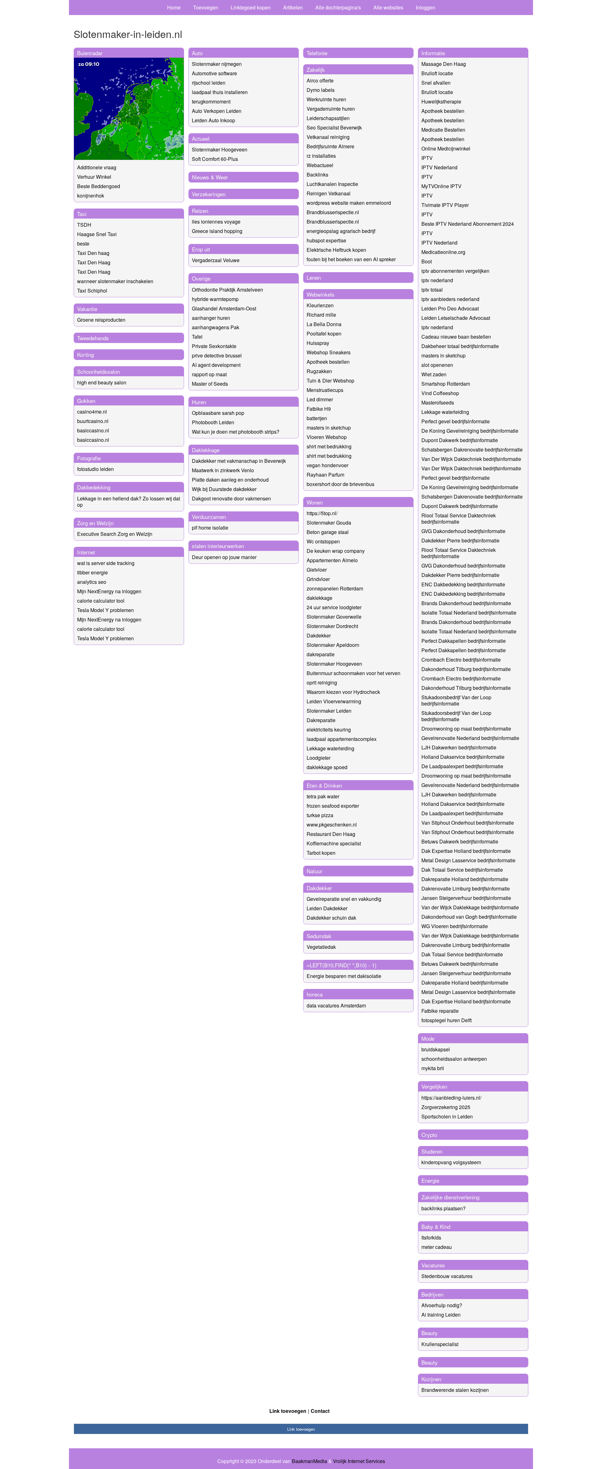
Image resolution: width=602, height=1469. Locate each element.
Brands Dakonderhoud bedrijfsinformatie (466, 603)
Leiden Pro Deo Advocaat (450, 308)
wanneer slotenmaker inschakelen (115, 281)
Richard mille (321, 314)
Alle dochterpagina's (338, 7)
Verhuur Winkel (94, 176)
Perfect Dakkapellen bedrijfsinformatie (463, 640)
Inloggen (425, 7)
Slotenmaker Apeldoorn (333, 644)
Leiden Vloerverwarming (334, 701)
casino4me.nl (92, 411)
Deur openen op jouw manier (224, 557)
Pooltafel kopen (324, 333)
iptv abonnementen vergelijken (455, 270)
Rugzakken (319, 371)
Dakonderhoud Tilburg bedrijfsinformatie (466, 669)
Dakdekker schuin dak (331, 917)
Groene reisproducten (101, 319)
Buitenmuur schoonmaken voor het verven (353, 673)
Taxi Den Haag (93, 262)
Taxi (82, 214)
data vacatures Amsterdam (336, 1005)
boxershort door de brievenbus (340, 484)
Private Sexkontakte (214, 346)
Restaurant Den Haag (331, 834)
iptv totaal (432, 289)
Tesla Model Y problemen (105, 610)
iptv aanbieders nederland (450, 299)
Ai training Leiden (441, 1314)
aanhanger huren (211, 317)
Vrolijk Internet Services (359, 1461)
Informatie (433, 53)
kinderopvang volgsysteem (451, 1162)
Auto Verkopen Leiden (216, 110)
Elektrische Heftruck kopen (336, 249)
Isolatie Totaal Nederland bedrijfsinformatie (468, 612)
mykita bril (432, 1068)
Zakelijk (316, 69)
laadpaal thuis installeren (220, 92)
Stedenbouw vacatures (447, 1276)
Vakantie (87, 309)
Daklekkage (205, 450)
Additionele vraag (96, 167)
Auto (197, 53)
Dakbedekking (93, 487)
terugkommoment (211, 101)
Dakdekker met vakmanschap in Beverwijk (239, 460)
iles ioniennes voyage (216, 221)
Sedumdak (319, 936)
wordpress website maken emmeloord (349, 202)
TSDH (84, 224)
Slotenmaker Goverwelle (334, 616)
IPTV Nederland (439, 167)
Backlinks (317, 174)
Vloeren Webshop (327, 437)
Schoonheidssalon (98, 371)
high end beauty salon (101, 382)
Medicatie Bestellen (443, 129)
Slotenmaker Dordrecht (332, 626)
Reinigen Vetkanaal (329, 193)
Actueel (200, 138)
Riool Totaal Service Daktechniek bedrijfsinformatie (458, 518)
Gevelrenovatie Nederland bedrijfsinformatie (470, 738)
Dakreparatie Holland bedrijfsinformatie (464, 879)
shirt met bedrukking (329, 446)
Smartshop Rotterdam (445, 383)
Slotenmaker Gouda (329, 522)
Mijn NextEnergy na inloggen (109, 591)
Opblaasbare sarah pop (218, 412)
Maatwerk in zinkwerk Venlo (223, 470)
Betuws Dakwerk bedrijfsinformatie (459, 841)
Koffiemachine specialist (334, 843)
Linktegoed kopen (251, 7)
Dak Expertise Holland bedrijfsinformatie (466, 850)
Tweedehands (93, 338)
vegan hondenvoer (327, 465)
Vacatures (433, 1265)
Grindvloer (318, 579)
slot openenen (437, 364)
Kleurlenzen (320, 305)
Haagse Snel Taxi (97, 234)
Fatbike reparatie (440, 1010)
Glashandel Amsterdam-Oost (224, 308)
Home (174, 7)
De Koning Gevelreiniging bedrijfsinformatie (469, 430)
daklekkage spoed (327, 767)
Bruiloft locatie (437, 73)
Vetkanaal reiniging (328, 136)
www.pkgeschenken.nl (332, 824)
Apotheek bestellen (328, 361)
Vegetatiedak (321, 946)
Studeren (431, 1151)
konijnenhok (90, 195)
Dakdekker (319, 635)
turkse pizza (320, 815)
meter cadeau (436, 1246)
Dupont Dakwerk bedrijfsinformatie (459, 440)
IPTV (427, 157)
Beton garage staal (328, 532)
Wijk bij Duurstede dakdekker (224, 489)
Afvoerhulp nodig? (441, 1305)
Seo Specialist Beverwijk (334, 127)
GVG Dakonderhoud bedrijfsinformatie (463, 531)
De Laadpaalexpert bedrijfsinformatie (462, 766)
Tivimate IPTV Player (445, 205)
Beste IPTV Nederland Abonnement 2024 (467, 223)
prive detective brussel (217, 355)
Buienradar (90, 53)
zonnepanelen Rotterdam (335, 588)
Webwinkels (321, 294)
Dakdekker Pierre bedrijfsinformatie (460, 540)
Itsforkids (431, 1237)
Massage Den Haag (443, 63)
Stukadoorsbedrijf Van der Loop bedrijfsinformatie (456, 700)
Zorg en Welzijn (95, 523)
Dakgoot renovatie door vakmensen (231, 498)
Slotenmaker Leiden (329, 710)
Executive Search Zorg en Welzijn (114, 533)
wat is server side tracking (106, 563)
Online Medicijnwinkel (445, 148)
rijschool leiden (208, 82)
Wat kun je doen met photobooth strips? (235, 431)
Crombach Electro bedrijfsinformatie (461, 659)
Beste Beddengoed (98, 186)
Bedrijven (432, 1294)
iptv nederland (437, 280)
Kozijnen (431, 1379)
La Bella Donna (324, 324)
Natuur (314, 871)
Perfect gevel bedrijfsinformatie (455, 421)
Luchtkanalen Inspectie (332, 184)
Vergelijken (434, 1086)
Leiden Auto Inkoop (213, 120)
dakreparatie (321, 654)
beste (83, 243)
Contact (320, 1410)
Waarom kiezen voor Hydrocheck (343, 691)
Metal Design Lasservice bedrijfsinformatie (468, 860)
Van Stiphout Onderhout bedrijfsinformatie (467, 822)
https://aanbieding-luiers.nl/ (451, 1097)
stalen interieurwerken (218, 546)
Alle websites (388, 7)
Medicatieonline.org (443, 252)
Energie (430, 1180)
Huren (199, 402)
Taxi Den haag (93, 252)
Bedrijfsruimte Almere (330, 146)
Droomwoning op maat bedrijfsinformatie (466, 728)
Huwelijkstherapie (441, 101)
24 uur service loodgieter (334, 607)
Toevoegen (205, 7)
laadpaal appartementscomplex (342, 738)
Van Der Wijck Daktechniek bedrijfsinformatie (471, 458)
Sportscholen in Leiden (447, 1116)
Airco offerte (320, 80)
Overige (201, 278)
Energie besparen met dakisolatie (344, 976)
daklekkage (319, 597)
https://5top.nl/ (322, 513)
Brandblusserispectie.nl (333, 212)
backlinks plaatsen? (443, 1208)
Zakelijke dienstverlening (450, 1197)
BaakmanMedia (309, 1461)
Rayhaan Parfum (325, 474)
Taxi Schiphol (92, 290)
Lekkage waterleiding (330, 748)
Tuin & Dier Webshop (330, 380)
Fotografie (89, 458)
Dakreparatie (321, 720)
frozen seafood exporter (333, 805)
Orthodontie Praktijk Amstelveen (227, 289)
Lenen (314, 277)
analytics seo (91, 581)
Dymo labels (321, 89)
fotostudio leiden (95, 469)
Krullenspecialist (439, 1344)
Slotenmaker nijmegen (217, 63)
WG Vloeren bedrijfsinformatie (454, 926)
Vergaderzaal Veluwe (216, 260)
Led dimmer (320, 399)
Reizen (200, 210)
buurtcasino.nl (92, 421)
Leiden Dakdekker (327, 908)
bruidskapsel (435, 1049)
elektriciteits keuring (329, 729)
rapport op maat (209, 374)
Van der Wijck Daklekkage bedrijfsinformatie (470, 907)
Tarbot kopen (321, 852)
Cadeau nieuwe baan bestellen (456, 336)
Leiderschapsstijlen (328, 118)
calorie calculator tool (100, 600)
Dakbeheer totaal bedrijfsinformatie (460, 346)
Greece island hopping (217, 231)
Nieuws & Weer (210, 177)
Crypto (429, 1135)
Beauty (429, 1333)
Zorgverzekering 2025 (445, 1107)
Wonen (315, 502)
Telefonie (317, 53)
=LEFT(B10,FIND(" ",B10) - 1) (342, 965)
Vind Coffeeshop (440, 393)
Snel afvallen (436, 82)
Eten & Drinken (324, 785)
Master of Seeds (210, 383)
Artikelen (293, 7)
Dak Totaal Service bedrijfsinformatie (462, 869)
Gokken (86, 400)
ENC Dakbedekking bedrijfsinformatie (463, 584)
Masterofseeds (437, 402)
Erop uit (201, 249)
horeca (315, 994)
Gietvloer (317, 569)
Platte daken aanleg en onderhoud (230, 479)
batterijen (317, 418)
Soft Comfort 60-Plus (215, 158)
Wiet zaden (433, 374)
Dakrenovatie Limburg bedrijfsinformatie (465, 888)
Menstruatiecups (325, 390)
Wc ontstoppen (323, 541)
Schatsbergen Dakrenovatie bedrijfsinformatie (472, 449)
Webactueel (320, 165)
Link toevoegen (287, 1410)
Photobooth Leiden (213, 422)
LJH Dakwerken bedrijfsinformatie (458, 747)
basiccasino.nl (93, 430)
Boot (426, 261)
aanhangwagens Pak (215, 327)
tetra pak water (323, 796)
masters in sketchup (329, 427)
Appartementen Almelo (332, 560)
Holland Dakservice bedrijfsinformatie (462, 756)
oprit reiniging (322, 682)
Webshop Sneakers (329, 352)
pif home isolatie (210, 527)
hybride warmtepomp (215, 299)
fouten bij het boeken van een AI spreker (351, 259)
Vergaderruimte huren (331, 108)
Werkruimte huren (326, 99)
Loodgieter (318, 757)
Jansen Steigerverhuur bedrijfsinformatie (466, 897)
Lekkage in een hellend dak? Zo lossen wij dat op (128, 501)
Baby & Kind (435, 1226)
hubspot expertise (326, 240)
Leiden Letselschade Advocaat (455, 317)
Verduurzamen (209, 516)
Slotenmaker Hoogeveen (219, 149)
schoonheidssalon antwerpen (454, 1058)
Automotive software (214, 73)
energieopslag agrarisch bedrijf (341, 231)
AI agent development (216, 364)
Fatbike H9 (319, 408)
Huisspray (318, 342)
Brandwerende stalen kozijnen (455, 1389)
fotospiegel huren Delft (446, 1020)
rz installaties (321, 155)
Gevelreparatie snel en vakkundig (344, 898)
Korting (85, 354)
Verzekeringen (208, 194)
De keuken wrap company (336, 550)
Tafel (197, 336)
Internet (86, 552)
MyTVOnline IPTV (441, 186)
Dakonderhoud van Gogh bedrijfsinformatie (469, 916)
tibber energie (92, 572)
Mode (427, 1038)
